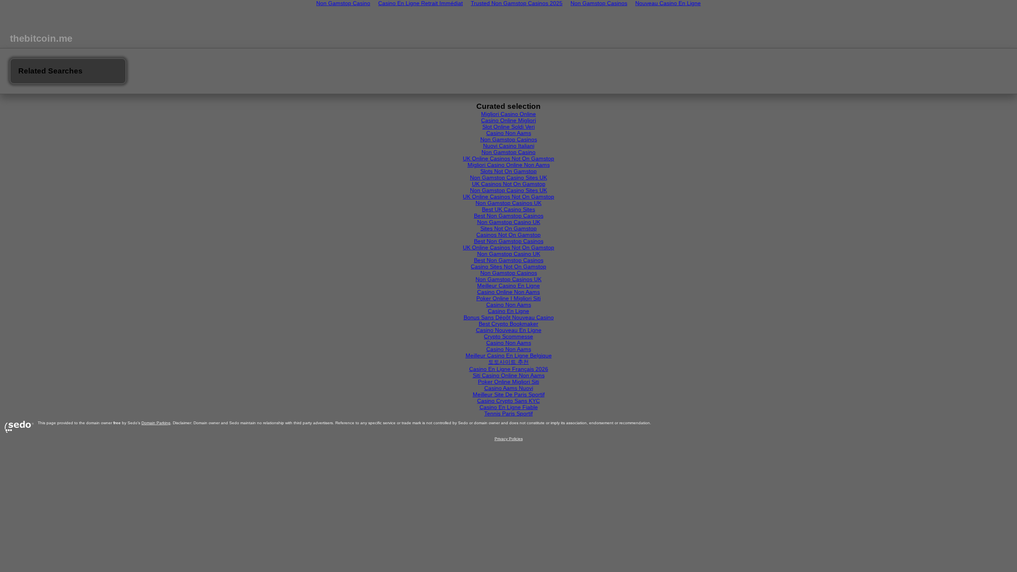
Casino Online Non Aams (508, 292)
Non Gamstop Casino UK (508, 222)
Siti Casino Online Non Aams (509, 375)
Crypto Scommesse (508, 336)
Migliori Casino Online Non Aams (509, 165)
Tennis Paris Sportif (508, 413)
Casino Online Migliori (508, 120)
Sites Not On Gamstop (508, 228)
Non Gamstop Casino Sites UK (508, 177)
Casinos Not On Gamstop (508, 235)
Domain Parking (155, 423)
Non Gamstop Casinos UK (508, 203)
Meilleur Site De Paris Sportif (509, 394)
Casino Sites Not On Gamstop (508, 266)
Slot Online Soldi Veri (508, 127)
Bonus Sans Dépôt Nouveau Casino (509, 317)
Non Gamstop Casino (508, 152)
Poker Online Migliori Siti (508, 382)
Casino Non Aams (508, 133)
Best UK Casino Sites (508, 209)
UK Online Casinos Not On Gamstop (508, 158)
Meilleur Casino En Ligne (508, 285)
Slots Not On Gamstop (508, 171)
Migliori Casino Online (508, 114)
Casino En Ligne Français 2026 (508, 369)
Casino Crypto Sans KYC (508, 401)
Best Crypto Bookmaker (508, 324)
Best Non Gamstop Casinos (508, 216)
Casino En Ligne (508, 311)
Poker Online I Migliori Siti (508, 298)
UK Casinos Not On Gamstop (508, 184)
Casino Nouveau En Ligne (508, 330)
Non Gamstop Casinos (508, 139)
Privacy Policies (509, 439)
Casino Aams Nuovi (508, 388)
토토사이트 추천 (508, 362)
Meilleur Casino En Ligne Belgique (509, 355)
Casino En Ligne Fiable (508, 407)
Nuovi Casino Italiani (508, 146)
